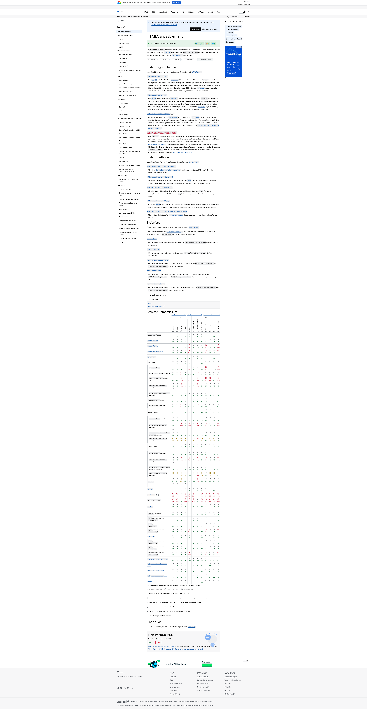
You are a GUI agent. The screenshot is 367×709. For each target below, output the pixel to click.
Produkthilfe (174, 694)
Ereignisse (229, 33)
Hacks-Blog (229, 694)
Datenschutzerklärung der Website (143, 701)
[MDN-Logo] (121, 672)
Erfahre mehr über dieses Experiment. (164, 25)
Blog (218, 12)
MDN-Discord (202, 687)
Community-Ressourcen (205, 680)
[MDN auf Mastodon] (128, 688)
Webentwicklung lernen (233, 680)
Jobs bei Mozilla (175, 684)
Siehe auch (230, 42)
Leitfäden (228, 684)
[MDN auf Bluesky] (121, 688)
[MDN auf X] (125, 688)
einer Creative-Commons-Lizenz (203, 706)
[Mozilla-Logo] (123, 701)
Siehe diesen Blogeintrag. (181, 152)
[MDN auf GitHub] (118, 688)
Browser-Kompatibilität (234, 39)
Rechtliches (183, 701)
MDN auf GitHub (203, 690)
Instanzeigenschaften (233, 27)
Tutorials (228, 687)
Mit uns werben (175, 687)
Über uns (173, 677)
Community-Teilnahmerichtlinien (201, 701)
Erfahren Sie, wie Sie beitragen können (161, 646)
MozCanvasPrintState (156, 144)
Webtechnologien (231, 677)
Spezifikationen (231, 36)
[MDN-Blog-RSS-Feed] (131, 688)
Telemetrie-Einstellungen (167, 701)
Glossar (227, 690)
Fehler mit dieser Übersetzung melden (188, 649)
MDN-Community (203, 677)
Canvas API (121, 27)
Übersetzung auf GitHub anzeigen (160, 649)
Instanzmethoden (232, 30)
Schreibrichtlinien (203, 684)
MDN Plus (173, 690)
